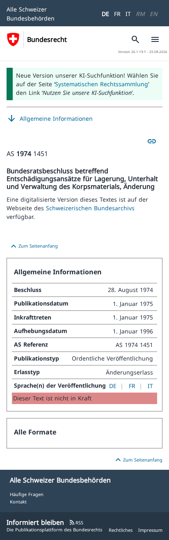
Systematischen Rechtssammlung (101, 84)
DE (105, 14)
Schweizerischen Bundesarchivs (90, 208)
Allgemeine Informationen (50, 119)
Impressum (150, 530)
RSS (76, 522)
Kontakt (18, 502)
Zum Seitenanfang (33, 246)
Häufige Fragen (26, 494)
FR (117, 14)
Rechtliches (120, 530)
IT (128, 14)
